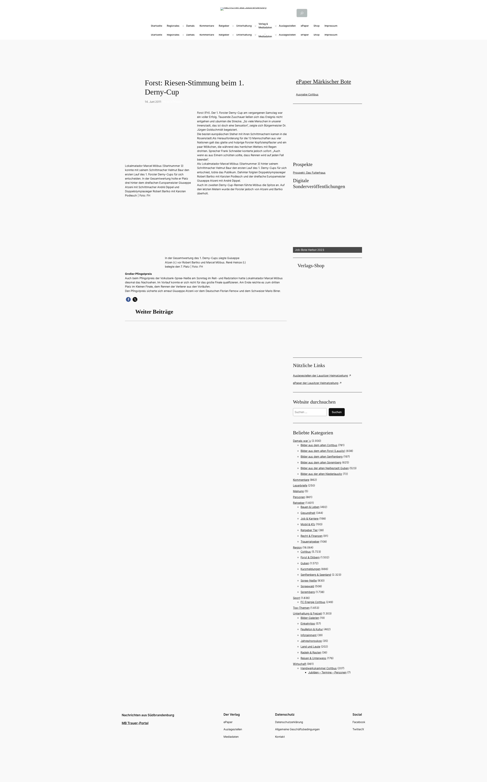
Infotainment (309, 635)
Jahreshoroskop (311, 640)
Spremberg (308, 592)
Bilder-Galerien (310, 617)
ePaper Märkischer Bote (323, 82)
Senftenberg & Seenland (316, 574)
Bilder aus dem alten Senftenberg (322, 456)
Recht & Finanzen (311, 535)
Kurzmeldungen (310, 569)
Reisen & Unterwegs (313, 658)
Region (297, 547)
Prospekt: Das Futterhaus (309, 172)
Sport (296, 597)
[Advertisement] (207, 374)
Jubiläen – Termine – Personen (327, 672)
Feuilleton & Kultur (312, 629)
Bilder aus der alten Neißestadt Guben (325, 468)
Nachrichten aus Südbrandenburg (148, 715)
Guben (305, 563)
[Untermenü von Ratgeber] (233, 26)
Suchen (337, 412)
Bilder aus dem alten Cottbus (319, 445)
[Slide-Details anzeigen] (327, 221)
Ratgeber (299, 502)
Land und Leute (310, 646)
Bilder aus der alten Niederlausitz (321, 473)
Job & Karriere (309, 518)
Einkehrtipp (308, 623)
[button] (128, 299)
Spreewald (307, 586)
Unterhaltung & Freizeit (307, 613)
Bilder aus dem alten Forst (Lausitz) (323, 450)
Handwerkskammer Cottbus (319, 668)
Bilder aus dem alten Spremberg (321, 462)
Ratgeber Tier (309, 530)
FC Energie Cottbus (313, 602)
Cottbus (306, 551)
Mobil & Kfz (308, 524)
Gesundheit (308, 512)
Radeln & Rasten (311, 652)
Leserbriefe (300, 485)
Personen (299, 497)
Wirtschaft (299, 663)
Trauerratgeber (310, 541)
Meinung (298, 491)
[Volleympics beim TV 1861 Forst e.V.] (206, 374)
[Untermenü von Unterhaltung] (255, 26)
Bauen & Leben (310, 507)
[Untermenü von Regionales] (183, 26)
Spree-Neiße (309, 580)
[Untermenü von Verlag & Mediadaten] (276, 26)
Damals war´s (302, 440)
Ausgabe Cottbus (307, 94)
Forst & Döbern (172, 101)
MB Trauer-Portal (135, 723)
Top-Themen (301, 607)
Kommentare (301, 479)
